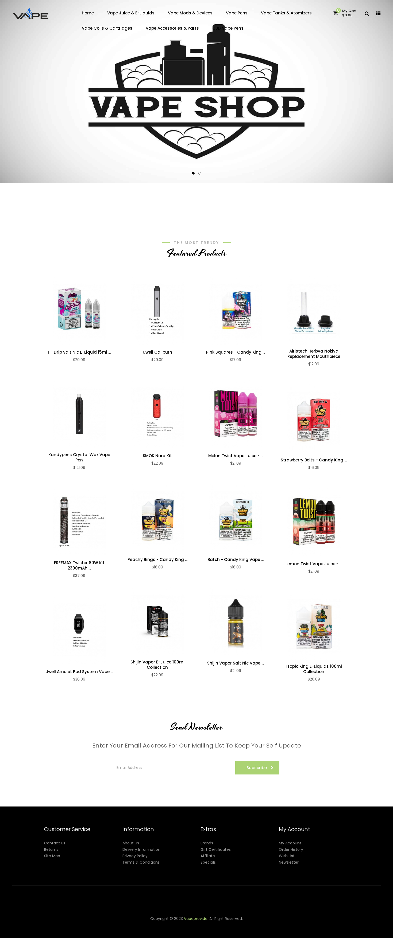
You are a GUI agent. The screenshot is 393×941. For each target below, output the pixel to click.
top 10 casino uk (107, 937)
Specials (208, 862)
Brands (207, 843)
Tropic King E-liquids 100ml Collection (314, 669)
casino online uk (163, 925)
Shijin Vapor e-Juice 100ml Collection (157, 664)
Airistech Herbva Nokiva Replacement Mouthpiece (313, 354)
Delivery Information (141, 849)
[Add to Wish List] (79, 310)
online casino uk (116, 931)
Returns (51, 849)
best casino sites (150, 937)
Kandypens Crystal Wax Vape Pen (79, 457)
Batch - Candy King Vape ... (235, 559)
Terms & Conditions (141, 862)
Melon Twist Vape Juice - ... (235, 455)
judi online (199, 925)
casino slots (219, 925)
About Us (130, 843)
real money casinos (270, 931)
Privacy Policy (135, 856)
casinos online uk (277, 925)
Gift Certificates (216, 849)
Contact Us (54, 843)
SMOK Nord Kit (157, 455)
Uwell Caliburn (157, 352)
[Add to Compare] (90, 310)
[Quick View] (68, 310)
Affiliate (208, 856)
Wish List (287, 856)
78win (142, 925)
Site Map (52, 856)
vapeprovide (195, 918)
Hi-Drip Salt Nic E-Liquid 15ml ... (79, 352)
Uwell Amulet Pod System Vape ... (79, 671)
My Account (290, 843)
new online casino (309, 925)
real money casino (222, 931)
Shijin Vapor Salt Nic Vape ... (235, 663)
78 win (184, 925)
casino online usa (84, 931)
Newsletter (289, 862)
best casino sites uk (149, 931)
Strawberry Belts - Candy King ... (314, 460)
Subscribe (256, 767)
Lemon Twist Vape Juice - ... (314, 564)
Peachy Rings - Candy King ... (157, 559)
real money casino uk (117, 925)
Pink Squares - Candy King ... (235, 352)
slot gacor (251, 925)
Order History (291, 849)
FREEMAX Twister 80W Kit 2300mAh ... (79, 565)
